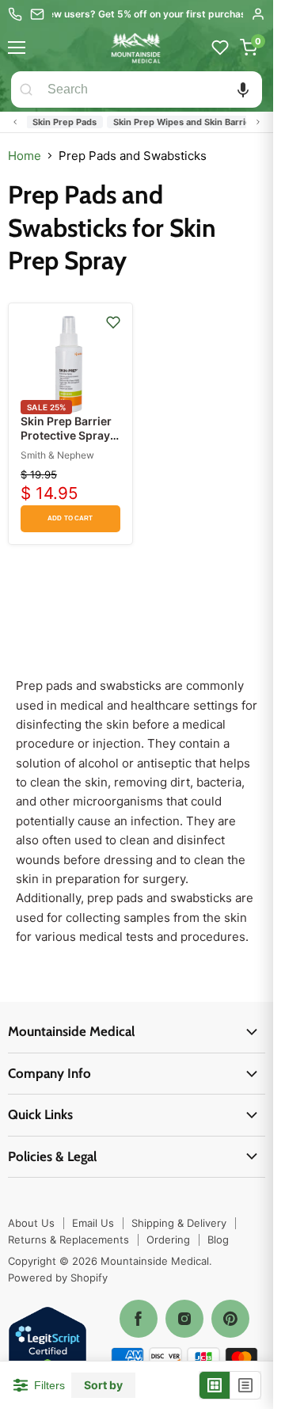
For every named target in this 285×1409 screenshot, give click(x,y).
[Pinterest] (230, 1319)
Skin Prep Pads (58, 122)
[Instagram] (184, 1319)
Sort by (103, 1385)
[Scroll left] (15, 122)
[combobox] (151, 89)
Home (24, 155)
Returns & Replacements (68, 1239)
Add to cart (70, 518)
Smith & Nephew (57, 455)
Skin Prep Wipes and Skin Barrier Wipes (192, 122)
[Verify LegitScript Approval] (47, 1347)
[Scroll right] (258, 122)
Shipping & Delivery (178, 1223)
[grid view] (215, 1385)
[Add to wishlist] (113, 322)
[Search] (26, 89)
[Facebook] (139, 1319)
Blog (218, 1239)
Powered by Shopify (58, 1277)
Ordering (168, 1239)
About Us (31, 1223)
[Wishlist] (220, 47)
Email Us (93, 1223)
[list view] (245, 1385)
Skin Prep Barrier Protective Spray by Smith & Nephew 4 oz (66, 442)
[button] (243, 89)
